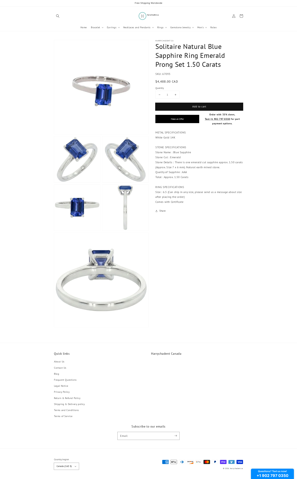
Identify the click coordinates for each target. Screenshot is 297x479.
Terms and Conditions (66, 410)
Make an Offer (177, 119)
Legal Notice (61, 385)
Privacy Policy (62, 391)
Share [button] (162, 210)
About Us (59, 361)
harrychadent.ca (236, 468)
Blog (56, 373)
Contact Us (60, 367)
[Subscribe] (175, 436)
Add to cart (199, 106)
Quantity (159, 88)
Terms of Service (63, 416)
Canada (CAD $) (64, 466)
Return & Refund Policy (67, 398)
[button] (58, 16)
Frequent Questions (65, 379)
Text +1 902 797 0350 (217, 119)
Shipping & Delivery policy (69, 404)
